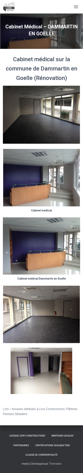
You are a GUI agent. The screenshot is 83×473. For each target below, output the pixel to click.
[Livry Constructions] (10, 7)
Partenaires (21, 445)
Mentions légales (63, 435)
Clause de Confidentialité (41, 455)
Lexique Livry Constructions (27, 435)
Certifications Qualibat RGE (52, 445)
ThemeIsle (55, 463)
